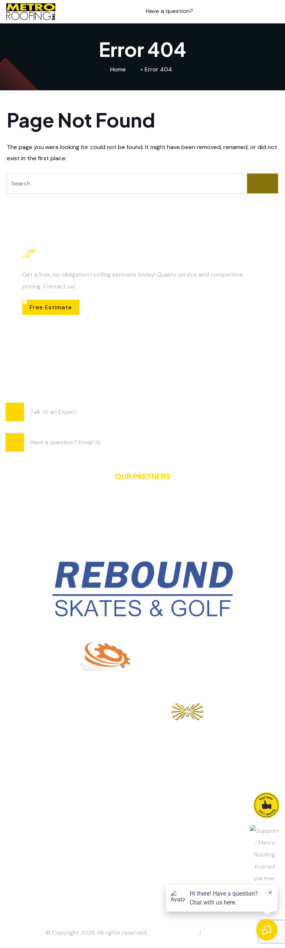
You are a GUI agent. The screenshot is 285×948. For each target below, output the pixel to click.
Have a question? (169, 11)
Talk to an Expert (53, 412)
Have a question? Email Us (65, 442)
